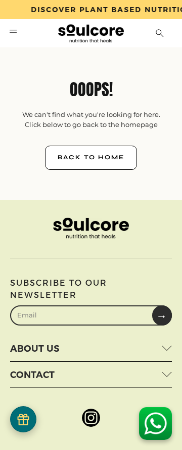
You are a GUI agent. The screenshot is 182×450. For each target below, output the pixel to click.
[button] (13, 33)
